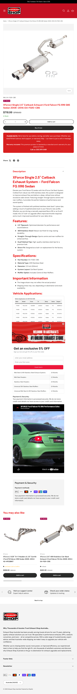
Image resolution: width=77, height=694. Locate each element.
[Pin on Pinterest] (18, 161)
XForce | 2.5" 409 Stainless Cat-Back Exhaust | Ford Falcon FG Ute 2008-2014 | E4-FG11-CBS (56, 559)
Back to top (39, 600)
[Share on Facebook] (14, 161)
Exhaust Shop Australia (14, 689)
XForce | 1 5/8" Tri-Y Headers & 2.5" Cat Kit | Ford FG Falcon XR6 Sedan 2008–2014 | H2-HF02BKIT (19, 559)
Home (5, 21)
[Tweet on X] (10, 161)
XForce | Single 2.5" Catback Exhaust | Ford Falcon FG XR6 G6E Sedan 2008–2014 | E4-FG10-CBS (35, 21)
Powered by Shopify (27, 689)
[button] (72, 11)
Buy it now (38, 128)
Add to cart (51, 122)
